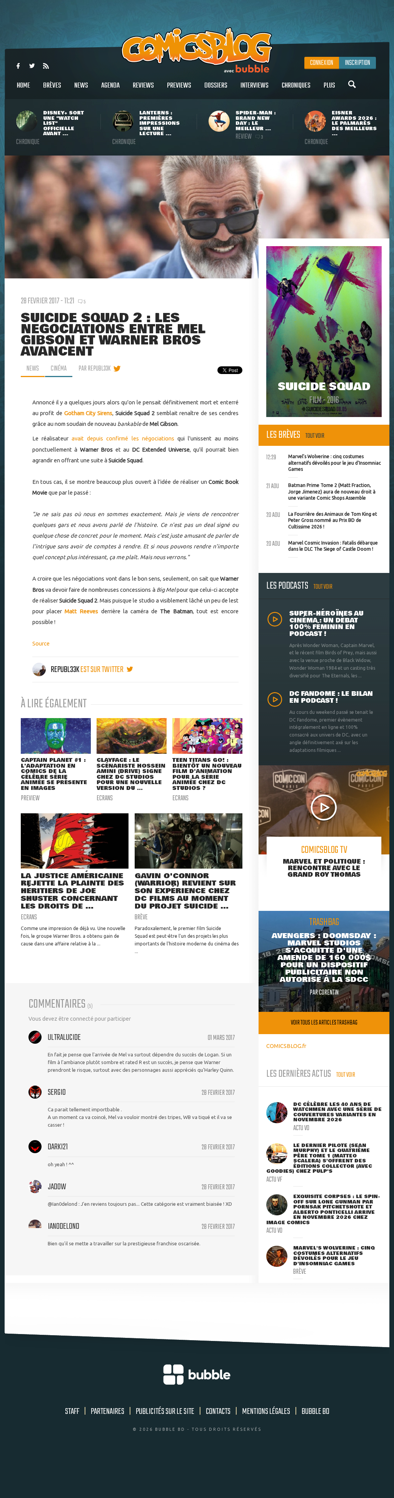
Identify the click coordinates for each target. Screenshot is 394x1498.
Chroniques (296, 85)
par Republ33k (94, 368)
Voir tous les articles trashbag (324, 1023)
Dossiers (215, 85)
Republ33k (65, 670)
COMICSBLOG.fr (286, 1046)
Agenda (110, 85)
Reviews (143, 85)
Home (23, 85)
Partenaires (107, 1412)
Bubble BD (315, 1412)
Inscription (357, 63)
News (81, 85)
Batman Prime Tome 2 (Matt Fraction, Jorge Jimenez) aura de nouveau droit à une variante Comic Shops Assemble (321, 490)
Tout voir (315, 436)
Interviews (254, 85)
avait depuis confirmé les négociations (123, 438)
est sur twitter (102, 670)
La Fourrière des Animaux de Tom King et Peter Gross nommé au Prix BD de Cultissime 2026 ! (321, 519)
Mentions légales (266, 1412)
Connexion (321, 63)
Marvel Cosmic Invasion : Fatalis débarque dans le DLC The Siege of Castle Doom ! (322, 545)
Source (41, 643)
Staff (72, 1412)
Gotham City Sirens (88, 413)
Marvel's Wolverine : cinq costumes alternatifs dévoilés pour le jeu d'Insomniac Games (323, 462)
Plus (329, 85)
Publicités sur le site (165, 1412)
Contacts (218, 1412)
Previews (179, 85)
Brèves (52, 85)
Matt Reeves (81, 611)
